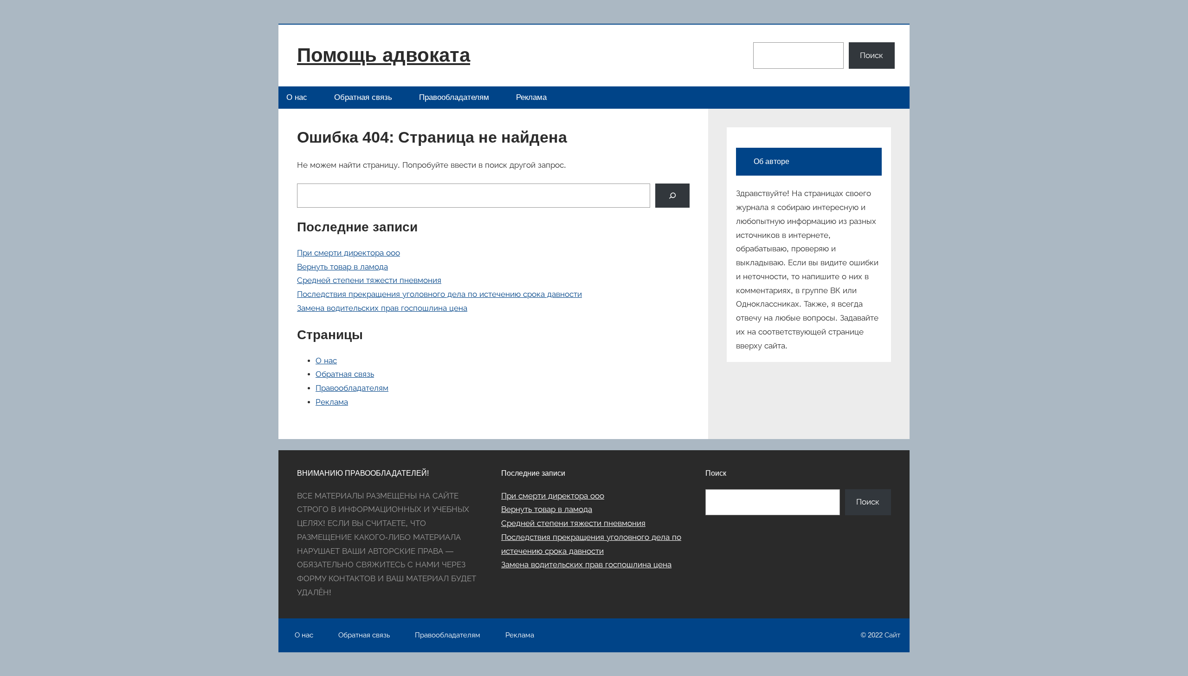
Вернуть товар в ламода (342, 267)
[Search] (672, 196)
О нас (296, 97)
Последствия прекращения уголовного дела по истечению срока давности (439, 294)
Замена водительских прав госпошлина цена (382, 308)
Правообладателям (454, 97)
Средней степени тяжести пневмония (369, 280)
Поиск (871, 55)
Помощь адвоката (383, 55)
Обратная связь (363, 97)
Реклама (531, 97)
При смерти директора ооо (348, 253)
